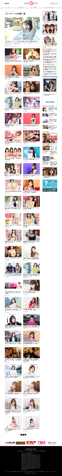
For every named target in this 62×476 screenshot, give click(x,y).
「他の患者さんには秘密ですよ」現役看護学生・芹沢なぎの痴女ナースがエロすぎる (50, 57)
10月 (27, 454)
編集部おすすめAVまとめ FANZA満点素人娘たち (50, 74)
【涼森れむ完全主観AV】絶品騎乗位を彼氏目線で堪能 (13, 191)
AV (5, 46)
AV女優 (12, 46)
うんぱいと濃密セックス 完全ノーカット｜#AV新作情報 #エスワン (50, 51)
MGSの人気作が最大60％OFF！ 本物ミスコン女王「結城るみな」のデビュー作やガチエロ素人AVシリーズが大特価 (13, 292)
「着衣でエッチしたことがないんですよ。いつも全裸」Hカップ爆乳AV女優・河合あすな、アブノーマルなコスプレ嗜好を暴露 (13, 429)
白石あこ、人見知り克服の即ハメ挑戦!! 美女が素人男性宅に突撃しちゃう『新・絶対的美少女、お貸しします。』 (13, 208)
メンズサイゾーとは (7, 471)
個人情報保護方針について (42, 471)
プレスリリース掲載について (53, 471)
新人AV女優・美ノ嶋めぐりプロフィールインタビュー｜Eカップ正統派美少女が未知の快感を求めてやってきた (31, 125)
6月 (33, 455)
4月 (35, 454)
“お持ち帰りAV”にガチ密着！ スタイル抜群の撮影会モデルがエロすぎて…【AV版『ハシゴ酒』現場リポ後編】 (13, 360)
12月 (24, 454)
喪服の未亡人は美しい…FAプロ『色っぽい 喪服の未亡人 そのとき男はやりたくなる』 (50, 67)
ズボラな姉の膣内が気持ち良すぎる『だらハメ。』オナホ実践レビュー (50, 72)
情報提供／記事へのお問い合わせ (19, 471)
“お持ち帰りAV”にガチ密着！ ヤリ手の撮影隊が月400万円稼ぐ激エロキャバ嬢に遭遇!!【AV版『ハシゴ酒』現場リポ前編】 (31, 360)
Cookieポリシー (48, 471)
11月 (26, 454)
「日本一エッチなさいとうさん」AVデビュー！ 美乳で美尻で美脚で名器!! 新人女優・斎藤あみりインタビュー (13, 310)
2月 (38, 454)
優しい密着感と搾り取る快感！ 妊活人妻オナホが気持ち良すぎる (50, 62)
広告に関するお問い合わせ (26, 471)
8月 (30, 454)
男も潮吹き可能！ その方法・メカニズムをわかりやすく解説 (46, 162)
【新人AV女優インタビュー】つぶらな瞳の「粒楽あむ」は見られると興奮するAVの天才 (21, 41)
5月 (34, 454)
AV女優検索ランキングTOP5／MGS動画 (29, 142)
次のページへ (25, 435)
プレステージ (8, 46)
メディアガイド (37, 471)
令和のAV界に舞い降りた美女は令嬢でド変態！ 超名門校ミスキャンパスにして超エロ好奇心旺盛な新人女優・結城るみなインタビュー (31, 275)
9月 (29, 454)
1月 (39, 454)
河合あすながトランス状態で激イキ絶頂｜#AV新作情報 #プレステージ (50, 59)
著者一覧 (11, 471)
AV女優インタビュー (16, 46)
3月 (37, 455)
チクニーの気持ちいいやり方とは (49, 64)
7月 (31, 454)
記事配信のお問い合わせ (32, 471)
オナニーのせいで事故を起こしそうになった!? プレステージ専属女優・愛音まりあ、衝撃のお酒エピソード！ (13, 393)
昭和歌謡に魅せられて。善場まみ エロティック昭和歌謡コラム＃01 (53, 109)
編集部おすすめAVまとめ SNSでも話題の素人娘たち (50, 69)
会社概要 (13, 471)
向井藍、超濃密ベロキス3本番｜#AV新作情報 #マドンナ (50, 54)
